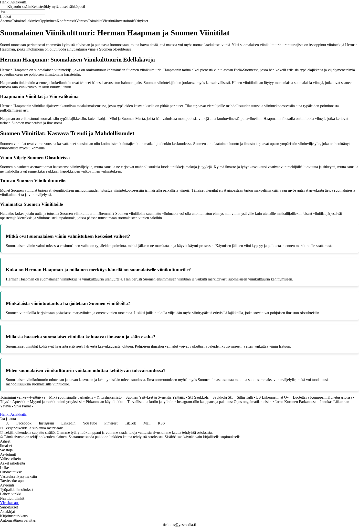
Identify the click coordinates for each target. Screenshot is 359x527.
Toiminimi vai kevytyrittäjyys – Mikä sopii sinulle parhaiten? (46, 397)
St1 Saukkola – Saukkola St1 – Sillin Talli (220, 397)
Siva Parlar (22, 406)
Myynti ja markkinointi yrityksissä (56, 402)
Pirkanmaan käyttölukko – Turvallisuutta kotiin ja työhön (129, 402)
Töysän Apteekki (13, 402)
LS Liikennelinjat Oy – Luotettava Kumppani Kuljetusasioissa (304, 397)
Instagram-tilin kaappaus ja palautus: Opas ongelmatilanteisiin (224, 402)
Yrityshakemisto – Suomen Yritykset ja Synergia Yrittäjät (140, 397)
